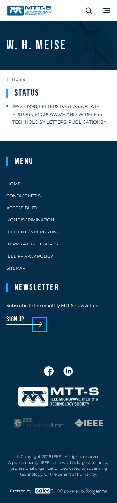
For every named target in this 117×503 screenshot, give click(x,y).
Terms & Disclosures (32, 243)
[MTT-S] (29, 11)
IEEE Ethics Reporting (33, 231)
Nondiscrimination (30, 219)
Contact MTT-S (23, 195)
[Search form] (89, 11)
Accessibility (22, 207)
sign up (15, 319)
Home (19, 79)
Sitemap (15, 268)
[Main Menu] (106, 11)
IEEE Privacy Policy (29, 255)
